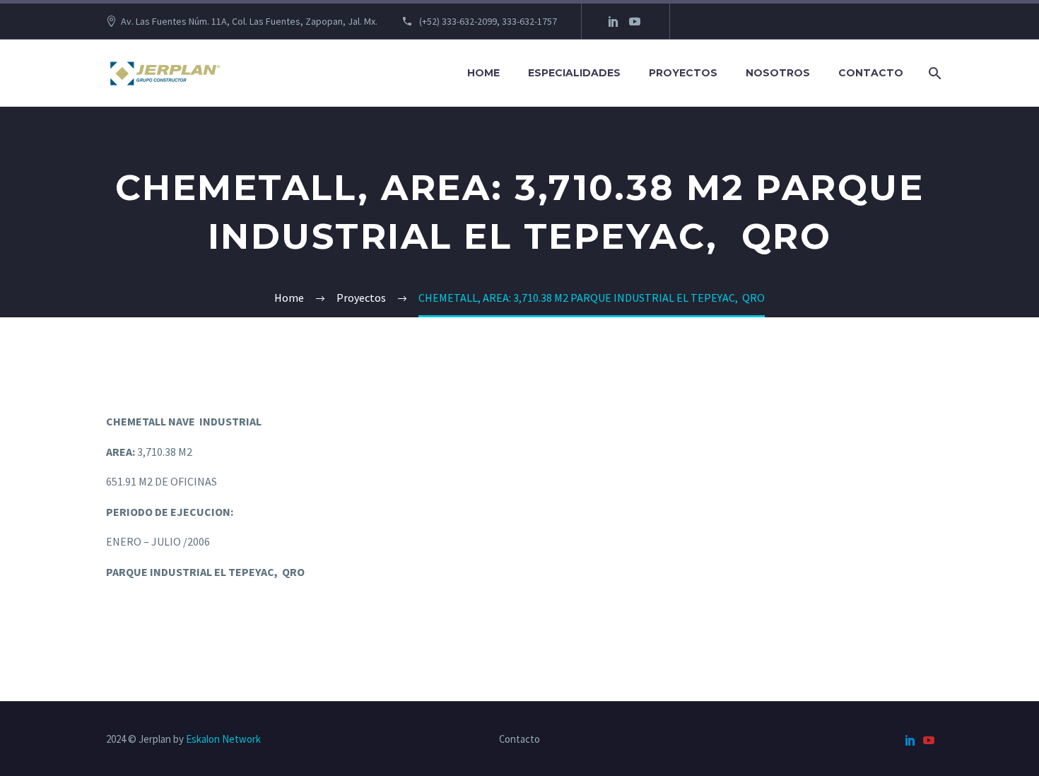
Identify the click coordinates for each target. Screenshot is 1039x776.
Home (483, 72)
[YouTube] (634, 21)
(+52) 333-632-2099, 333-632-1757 (487, 21)
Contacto (870, 72)
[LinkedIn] (613, 21)
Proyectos (683, 72)
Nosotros (778, 72)
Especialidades (574, 72)
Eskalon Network (223, 739)
